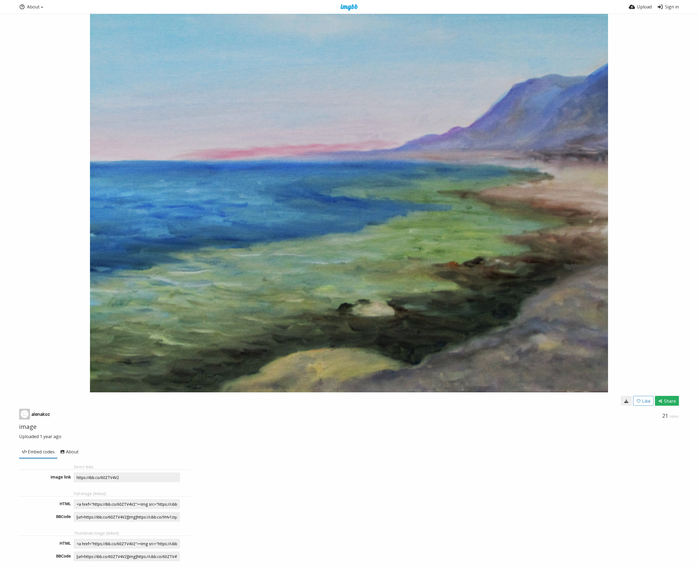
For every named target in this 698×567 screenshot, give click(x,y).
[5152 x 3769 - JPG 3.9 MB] (626, 401)
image (28, 426)
